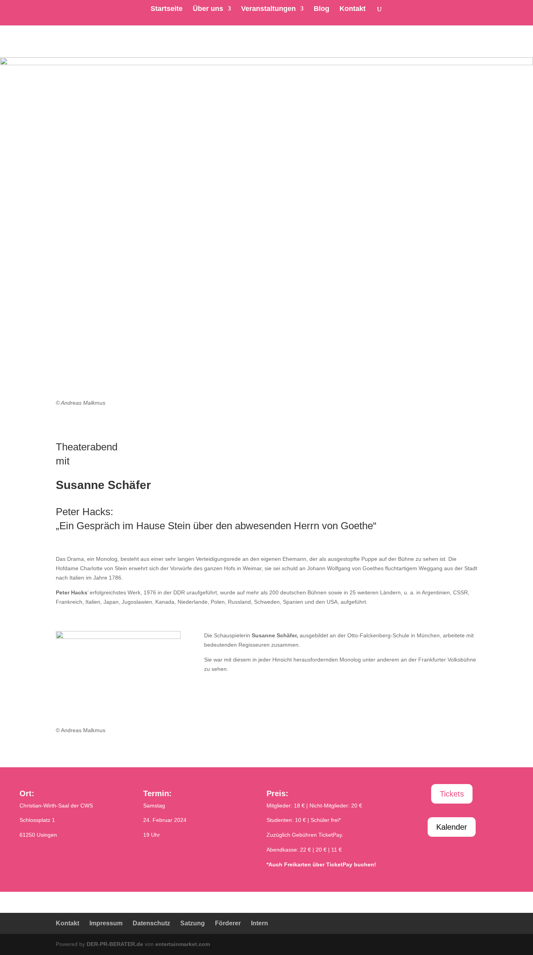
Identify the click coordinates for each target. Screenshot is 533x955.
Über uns (208, 9)
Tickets (452, 794)
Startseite (167, 9)
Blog (321, 9)
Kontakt (352, 9)
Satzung (192, 923)
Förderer (228, 923)
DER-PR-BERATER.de (115, 944)
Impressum (106, 923)
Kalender (451, 827)
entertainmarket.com (182, 944)
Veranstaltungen (268, 9)
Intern (259, 923)
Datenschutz (151, 923)
